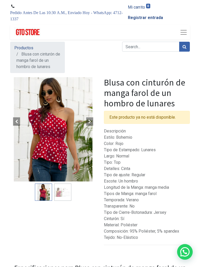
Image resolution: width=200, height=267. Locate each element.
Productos (23, 47)
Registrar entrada (145, 17)
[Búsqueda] (184, 47)
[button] (16, 121)
